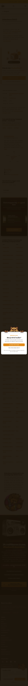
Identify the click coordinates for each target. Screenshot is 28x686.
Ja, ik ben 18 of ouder (14, 344)
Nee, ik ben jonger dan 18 (14, 347)
